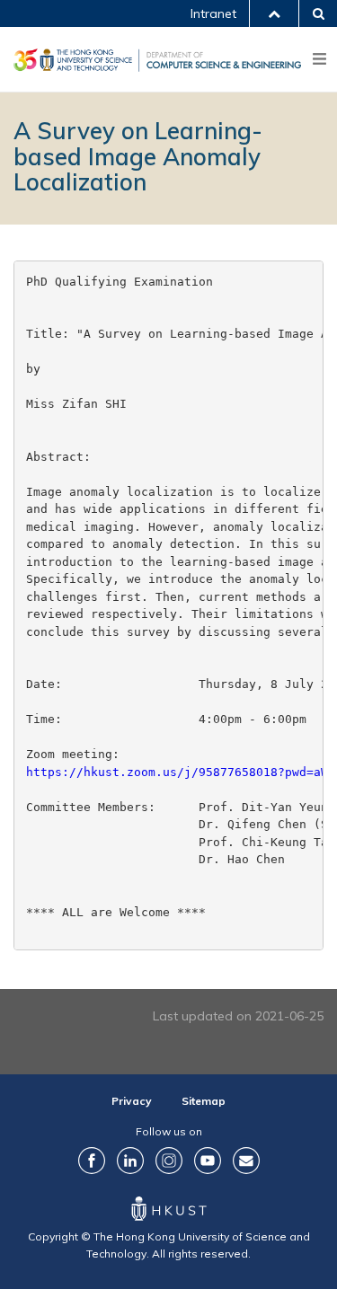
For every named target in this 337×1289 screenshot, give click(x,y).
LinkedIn (130, 1160)
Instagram (168, 1160)
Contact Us (246, 1160)
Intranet (213, 13)
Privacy (131, 1101)
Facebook (91, 1160)
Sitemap (204, 1101)
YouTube (207, 1160)
